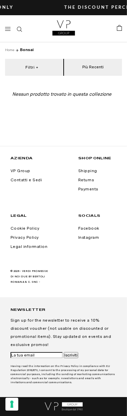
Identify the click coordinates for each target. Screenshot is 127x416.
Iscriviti (71, 355)
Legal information (28, 246)
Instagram (88, 237)
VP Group (20, 170)
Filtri (30, 67)
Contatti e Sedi (26, 180)
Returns (86, 180)
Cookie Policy (24, 228)
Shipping (87, 170)
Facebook (88, 228)
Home (9, 50)
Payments (88, 189)
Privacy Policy (24, 237)
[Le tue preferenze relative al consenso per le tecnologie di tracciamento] (11, 404)
